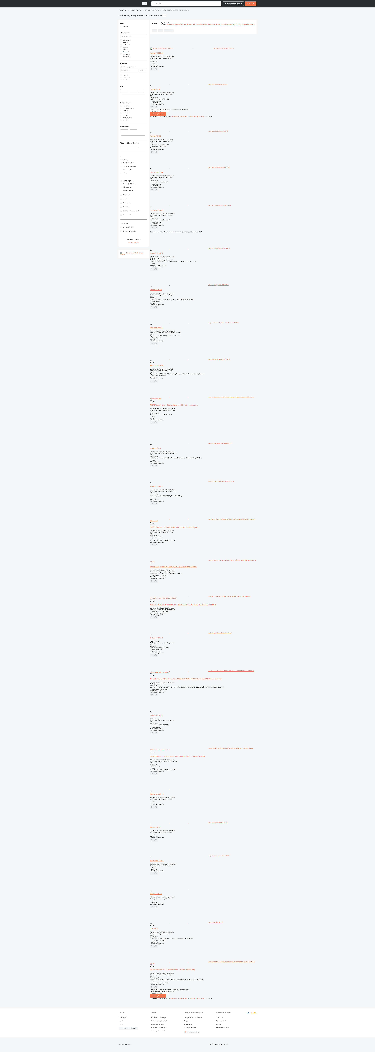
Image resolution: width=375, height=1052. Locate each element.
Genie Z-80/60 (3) (156, 486)
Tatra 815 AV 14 (156, 290)
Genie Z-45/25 (155, 448)
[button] (152, 69)
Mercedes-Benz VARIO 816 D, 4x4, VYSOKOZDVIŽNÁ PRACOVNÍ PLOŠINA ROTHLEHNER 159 (185, 679)
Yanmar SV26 (155, 89)
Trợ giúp (121, 1021)
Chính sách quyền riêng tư (159, 1021)
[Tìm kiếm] (153, 3)
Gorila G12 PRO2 (156, 253)
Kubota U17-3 (155, 827)
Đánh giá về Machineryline (159, 1027)
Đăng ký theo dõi (158, 114)
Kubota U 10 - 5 (156, 894)
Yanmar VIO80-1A (156, 53)
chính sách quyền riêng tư (179, 116)
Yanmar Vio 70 (155, 136)
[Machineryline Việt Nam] (129, 3)
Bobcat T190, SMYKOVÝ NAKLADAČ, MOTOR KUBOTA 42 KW (173, 567)
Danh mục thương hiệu (158, 1031)
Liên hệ (121, 1024)
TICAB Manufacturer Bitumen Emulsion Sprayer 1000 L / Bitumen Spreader (177, 756)
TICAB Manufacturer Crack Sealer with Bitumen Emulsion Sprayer (174, 527)
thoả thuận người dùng (197, 116)
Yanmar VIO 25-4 (156, 172)
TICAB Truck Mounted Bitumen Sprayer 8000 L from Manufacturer (174, 405)
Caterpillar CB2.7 (156, 638)
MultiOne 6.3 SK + (157, 861)
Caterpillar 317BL (156, 715)
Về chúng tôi (122, 1017)
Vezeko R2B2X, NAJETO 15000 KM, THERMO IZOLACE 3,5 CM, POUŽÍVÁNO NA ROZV (183, 605)
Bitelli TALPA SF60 (157, 366)
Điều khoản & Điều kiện (158, 1017)
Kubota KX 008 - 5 (156, 794)
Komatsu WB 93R (156, 328)
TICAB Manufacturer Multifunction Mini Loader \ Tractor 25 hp (172, 970)
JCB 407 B (154, 929)
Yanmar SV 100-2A (157, 210)
